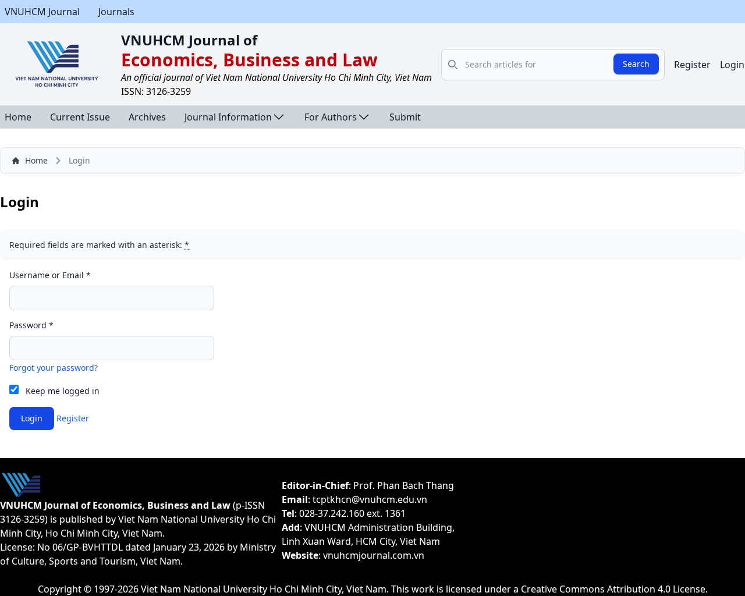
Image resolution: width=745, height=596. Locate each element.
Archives (147, 117)
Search (636, 63)
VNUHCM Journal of (189, 39)
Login (732, 64)
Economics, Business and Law (249, 60)
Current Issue (80, 117)
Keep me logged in (63, 390)
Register (692, 64)
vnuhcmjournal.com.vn (373, 555)
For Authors (330, 117)
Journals (116, 11)
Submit (405, 117)
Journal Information (228, 117)
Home (18, 117)
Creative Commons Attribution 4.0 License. (614, 589)
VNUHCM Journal (42, 11)
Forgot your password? (53, 367)
